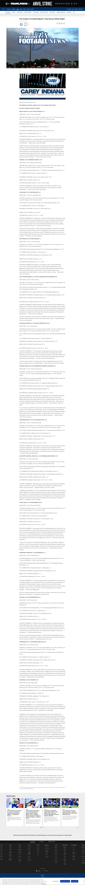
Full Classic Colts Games (19, 860)
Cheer (38, 854)
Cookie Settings (55, 881)
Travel (38, 852)
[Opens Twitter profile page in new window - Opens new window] (26, 25)
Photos (37, 845)
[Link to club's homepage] (3, 9)
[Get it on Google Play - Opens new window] (46, 871)
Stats (1, 851)
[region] (42, 881)
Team (1, 845)
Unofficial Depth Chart (10, 855)
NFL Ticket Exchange (64, 863)
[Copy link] (64, 23)
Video (20, 845)
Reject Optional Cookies (65, 881)
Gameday (56, 859)
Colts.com (43, 835)
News (10, 845)
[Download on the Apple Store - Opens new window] (38, 871)
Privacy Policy (43, 883)
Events (83, 858)
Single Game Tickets (65, 853)
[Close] (83, 881)
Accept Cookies (74, 881)
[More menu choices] (34, 9)
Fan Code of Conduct (56, 853)
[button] (41, 827)
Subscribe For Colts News (10, 859)
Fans (83, 854)
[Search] (67, 9)
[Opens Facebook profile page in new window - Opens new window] (24, 25)
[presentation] (78, 827)
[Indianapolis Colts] (42, 876)
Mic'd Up (19, 854)
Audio (29, 845)
